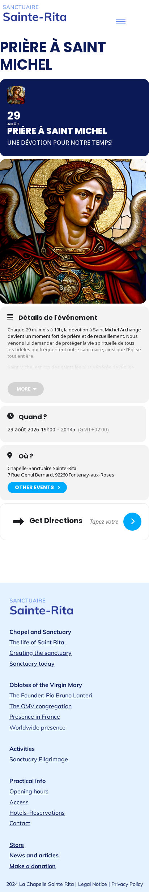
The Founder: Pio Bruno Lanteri (50, 695)
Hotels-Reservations (37, 812)
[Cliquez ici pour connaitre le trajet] (132, 522)
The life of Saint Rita (36, 642)
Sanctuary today (32, 663)
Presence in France (34, 716)
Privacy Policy (127, 884)
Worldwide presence (37, 727)
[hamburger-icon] (120, 21)
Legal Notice (92, 884)
